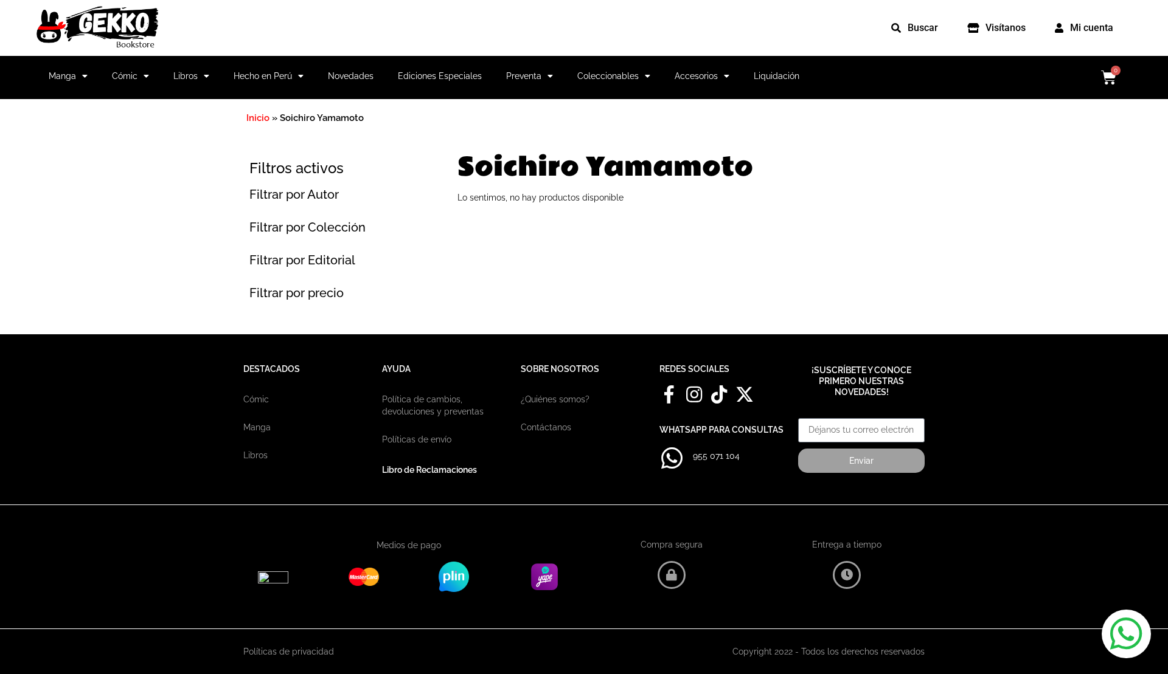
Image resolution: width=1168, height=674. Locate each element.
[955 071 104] (671, 458)
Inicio (257, 117)
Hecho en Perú (263, 76)
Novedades (351, 76)
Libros (185, 76)
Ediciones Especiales (440, 76)
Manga (62, 76)
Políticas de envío (416, 439)
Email (809, 414)
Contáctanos (546, 427)
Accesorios (696, 76)
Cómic (124, 76)
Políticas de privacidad (288, 651)
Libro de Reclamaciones (429, 470)
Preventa (523, 76)
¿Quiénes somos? (555, 399)
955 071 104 (716, 456)
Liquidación (776, 76)
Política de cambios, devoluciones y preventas (433, 405)
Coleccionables (608, 76)
